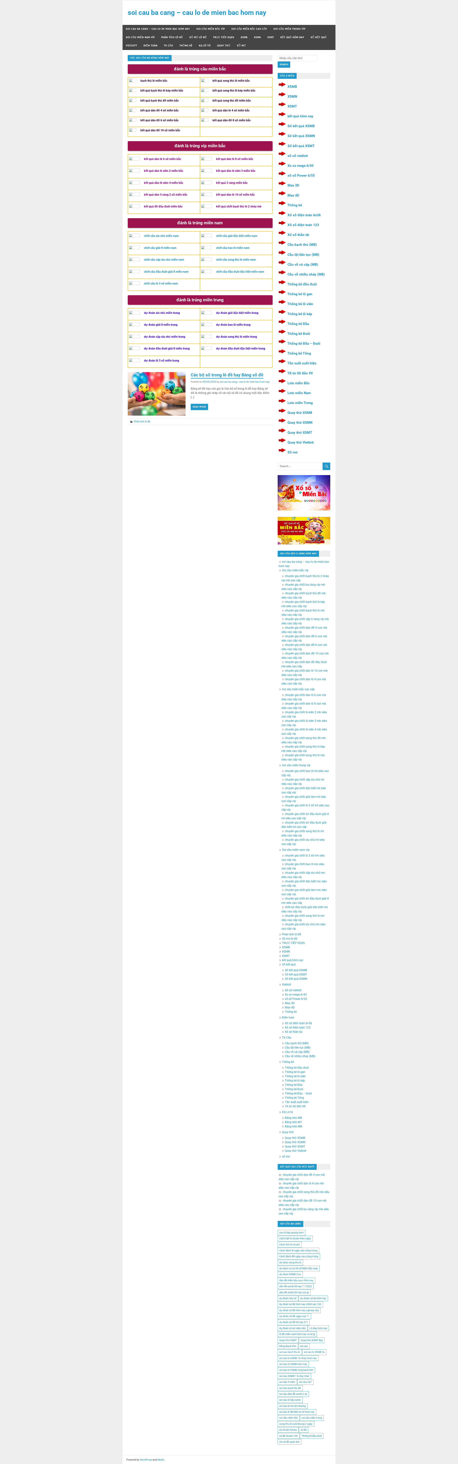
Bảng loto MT (293, 1122)
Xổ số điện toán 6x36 (304, 215)
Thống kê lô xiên (300, 304)
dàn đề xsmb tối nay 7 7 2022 (295, 1286)
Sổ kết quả (319, 37)
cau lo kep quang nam (291, 1232)
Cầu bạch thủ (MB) (302, 245)
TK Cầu (168, 45)
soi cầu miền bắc (288, 1417)
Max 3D (293, 185)
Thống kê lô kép (299, 314)
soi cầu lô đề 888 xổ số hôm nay (297, 1411)
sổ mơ (241, 45)
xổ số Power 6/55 (301, 175)
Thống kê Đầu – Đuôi (303, 343)
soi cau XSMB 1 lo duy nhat (294, 1376)
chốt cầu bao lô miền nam (232, 248)
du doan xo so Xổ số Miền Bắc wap (298, 1268)
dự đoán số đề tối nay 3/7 (293, 1322)
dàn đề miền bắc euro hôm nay (296, 1280)
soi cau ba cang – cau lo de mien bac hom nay (197, 12)
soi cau (304, 1346)
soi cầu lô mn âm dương (292, 1406)
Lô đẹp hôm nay (318, 1328)
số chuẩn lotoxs (288, 1429)
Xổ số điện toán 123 (303, 225)
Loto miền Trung (300, 403)
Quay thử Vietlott (301, 442)
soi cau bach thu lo (289, 1352)
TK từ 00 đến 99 (300, 373)
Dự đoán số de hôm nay (313, 1298)
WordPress (146, 1459)
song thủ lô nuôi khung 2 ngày (296, 1423)
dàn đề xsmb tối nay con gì (294, 1292)
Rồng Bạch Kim (287, 1346)
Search (284, 64)
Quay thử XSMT (300, 432)
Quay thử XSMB (300, 413)
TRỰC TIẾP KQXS (223, 37)
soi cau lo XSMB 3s (314, 1352)
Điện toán (150, 45)
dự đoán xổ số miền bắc (292, 1328)
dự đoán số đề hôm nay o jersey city (299, 1310)
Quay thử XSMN (300, 422)
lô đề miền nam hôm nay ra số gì (297, 1334)
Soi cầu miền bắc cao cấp (249, 29)
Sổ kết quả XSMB (301, 126)
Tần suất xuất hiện (301, 363)
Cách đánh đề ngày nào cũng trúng (298, 1256)
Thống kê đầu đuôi (302, 284)
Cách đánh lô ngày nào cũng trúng (298, 1250)
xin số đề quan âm (289, 1441)
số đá (304, 1429)
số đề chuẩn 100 (288, 1435)
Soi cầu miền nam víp (140, 37)
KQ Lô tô (205, 45)
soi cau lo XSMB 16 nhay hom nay (298, 1358)
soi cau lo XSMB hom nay (293, 1364)
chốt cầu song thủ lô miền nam (236, 259)
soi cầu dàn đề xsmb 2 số (293, 1394)
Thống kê (185, 45)
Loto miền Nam (299, 393)
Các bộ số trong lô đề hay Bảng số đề (227, 374)
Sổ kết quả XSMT (301, 146)
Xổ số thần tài (298, 235)
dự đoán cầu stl (287, 1298)
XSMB (244, 37)
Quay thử (223, 45)
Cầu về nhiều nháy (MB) (306, 274)
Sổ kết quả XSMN (301, 136)
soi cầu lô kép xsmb (290, 1399)
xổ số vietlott (298, 156)
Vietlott (131, 45)
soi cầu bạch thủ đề (290, 1388)
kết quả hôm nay (292, 37)
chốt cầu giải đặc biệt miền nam (236, 236)
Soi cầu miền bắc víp (210, 29)
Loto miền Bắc (299, 383)
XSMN (257, 37)
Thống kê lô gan (299, 294)
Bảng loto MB (293, 1117)
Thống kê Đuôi (298, 334)
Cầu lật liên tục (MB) (303, 255)
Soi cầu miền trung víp (289, 29)
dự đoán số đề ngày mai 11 (294, 1316)
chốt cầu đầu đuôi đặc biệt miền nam (240, 271)
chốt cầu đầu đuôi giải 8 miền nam (166, 271)
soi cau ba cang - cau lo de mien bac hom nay (245, 381)
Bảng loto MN (293, 1126)
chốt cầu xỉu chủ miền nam (161, 236)
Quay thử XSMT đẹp (312, 1340)
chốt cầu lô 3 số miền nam (161, 283)
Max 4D (293, 195)
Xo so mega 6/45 (301, 166)
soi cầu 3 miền (287, 1382)
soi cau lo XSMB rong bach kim (296, 1370)
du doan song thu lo (290, 1262)
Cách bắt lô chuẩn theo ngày (295, 1238)
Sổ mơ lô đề (198, 37)
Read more (199, 406)
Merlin (160, 1459)
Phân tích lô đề (172, 37)
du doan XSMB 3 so (290, 1274)
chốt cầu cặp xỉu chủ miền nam (164, 259)
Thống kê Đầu (298, 324)
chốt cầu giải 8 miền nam (160, 248)
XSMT (270, 37)
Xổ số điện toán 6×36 (298, 1023)
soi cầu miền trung (312, 1417)
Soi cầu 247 (305, 1382)
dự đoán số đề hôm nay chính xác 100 (300, 1304)
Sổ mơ (293, 452)
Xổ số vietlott (293, 990)
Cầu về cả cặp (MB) (303, 264)
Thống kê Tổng (299, 353)
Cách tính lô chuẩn (289, 1244)
